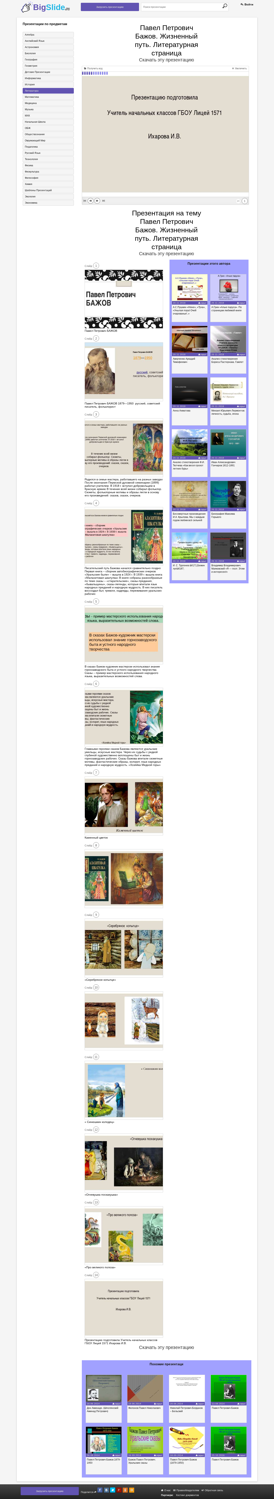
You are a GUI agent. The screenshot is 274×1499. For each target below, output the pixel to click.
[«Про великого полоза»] (124, 1264)
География (31, 59)
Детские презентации (37, 72)
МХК (27, 115)
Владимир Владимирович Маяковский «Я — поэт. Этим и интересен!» (228, 568)
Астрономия (32, 47)
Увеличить (240, 68)
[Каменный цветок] (124, 834)
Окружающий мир (35, 140)
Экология (30, 196)
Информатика (33, 78)
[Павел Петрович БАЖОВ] (124, 327)
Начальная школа (35, 121)
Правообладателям (187, 1490)
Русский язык (32, 153)
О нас (167, 1490)
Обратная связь (213, 1490)
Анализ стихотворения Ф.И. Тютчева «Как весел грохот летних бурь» (189, 465)
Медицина (31, 103)
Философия (31, 178)
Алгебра (29, 34)
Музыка (29, 109)
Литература (32, 90)
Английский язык (34, 41)
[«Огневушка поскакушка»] (124, 1191)
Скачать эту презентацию (166, 59)
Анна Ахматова (181, 410)
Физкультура (32, 171)
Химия (28, 184)
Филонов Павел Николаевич (144, 1408)
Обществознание (35, 134)
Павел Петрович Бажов (225, 1408)
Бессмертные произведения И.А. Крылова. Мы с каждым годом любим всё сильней (189, 517)
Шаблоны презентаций (38, 190)
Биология (30, 53)
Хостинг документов (187, 1495)
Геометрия (31, 65)
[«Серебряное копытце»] (124, 976)
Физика (29, 165)
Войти (248, 4)
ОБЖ (27, 128)
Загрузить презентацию (110, 7)
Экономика (31, 202)
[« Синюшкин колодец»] (124, 1118)
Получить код (94, 68)
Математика (32, 97)
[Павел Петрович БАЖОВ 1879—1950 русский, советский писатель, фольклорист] (124, 400)
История (30, 84)
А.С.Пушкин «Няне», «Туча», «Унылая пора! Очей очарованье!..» (189, 310)
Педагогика (31, 146)
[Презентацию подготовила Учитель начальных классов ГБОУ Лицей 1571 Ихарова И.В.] (124, 1336)
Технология (31, 159)
